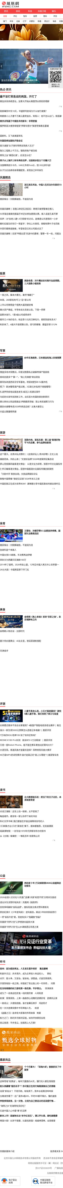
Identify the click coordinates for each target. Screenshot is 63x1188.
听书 (2, 961)
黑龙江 (47, 21)
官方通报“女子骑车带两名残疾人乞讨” (17, 145)
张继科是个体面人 (8, 549)
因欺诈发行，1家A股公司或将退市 (15, 314)
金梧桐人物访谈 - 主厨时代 (12, 631)
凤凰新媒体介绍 (7, 1151)
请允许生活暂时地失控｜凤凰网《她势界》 (19, 902)
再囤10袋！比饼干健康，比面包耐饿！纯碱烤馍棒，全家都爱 (27, 1121)
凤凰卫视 (42, 11)
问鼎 (53, 983)
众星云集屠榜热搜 (8, 411)
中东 (11, 21)
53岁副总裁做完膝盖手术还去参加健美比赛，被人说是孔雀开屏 (29, 213)
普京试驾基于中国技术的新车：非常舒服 (18, 121)
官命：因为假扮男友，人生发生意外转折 (18, 968)
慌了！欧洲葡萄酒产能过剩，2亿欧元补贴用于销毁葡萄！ (26, 387)
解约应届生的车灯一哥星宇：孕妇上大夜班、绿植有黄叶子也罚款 (29, 223)
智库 (25, 16)
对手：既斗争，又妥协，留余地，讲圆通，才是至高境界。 (26, 978)
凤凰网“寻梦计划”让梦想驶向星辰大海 (17, 921)
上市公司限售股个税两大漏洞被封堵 (16, 304)
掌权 (49, 973)
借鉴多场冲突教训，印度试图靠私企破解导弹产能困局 (24, 372)
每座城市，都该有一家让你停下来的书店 (18, 816)
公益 (2, 875)
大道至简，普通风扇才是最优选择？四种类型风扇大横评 (25, 749)
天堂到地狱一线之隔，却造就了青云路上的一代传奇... (24, 983)
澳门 (5, 21)
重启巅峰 (44, 968)
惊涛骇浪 (49, 988)
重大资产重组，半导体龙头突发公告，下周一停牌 (22, 309)
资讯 (6, 11)
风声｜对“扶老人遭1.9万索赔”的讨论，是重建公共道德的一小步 (29, 218)
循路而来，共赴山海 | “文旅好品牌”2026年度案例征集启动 (27, 459)
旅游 (2, 432)
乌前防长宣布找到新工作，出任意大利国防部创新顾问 (24, 396)
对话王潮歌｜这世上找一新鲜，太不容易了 (19, 811)
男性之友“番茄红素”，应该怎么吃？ (16, 155)
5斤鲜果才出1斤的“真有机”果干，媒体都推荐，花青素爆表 (26, 826)
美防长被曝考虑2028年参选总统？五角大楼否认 (22, 406)
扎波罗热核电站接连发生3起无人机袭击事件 (20, 391)
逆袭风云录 (52, 998)
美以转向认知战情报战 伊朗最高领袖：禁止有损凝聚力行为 (27, 401)
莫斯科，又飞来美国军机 (11, 135)
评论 (15, 16)
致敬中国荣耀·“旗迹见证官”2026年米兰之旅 (20, 478)
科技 (30, 11)
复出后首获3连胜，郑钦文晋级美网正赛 (19, 80)
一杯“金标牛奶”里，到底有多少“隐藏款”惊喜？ (21, 917)
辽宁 (24, 21)
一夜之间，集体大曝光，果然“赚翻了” (17, 294)
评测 (55, 16)
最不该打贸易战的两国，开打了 (18, 96)
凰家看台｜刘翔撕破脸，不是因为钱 (16, 199)
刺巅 (39, 1012)
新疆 (39, 21)
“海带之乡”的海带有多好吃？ (13, 1106)
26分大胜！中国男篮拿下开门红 (14, 569)
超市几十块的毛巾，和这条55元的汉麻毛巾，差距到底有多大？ (28, 319)
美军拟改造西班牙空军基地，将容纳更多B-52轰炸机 (23, 382)
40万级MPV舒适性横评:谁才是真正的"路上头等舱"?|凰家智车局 (29, 754)
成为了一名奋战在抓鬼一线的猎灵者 (16, 993)
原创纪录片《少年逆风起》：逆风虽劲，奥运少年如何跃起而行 (28, 912)
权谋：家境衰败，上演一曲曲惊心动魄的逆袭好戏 (22, 998)
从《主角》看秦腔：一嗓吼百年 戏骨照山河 (20, 836)
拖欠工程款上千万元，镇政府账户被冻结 (18, 150)
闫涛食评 (4, 650)
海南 (54, 21)
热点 (2, 89)
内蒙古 (32, 21)
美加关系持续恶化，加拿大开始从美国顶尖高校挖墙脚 (24, 101)
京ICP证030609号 (43, 1168)
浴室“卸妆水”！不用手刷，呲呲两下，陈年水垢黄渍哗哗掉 (26, 1091)
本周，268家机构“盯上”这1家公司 (15, 299)
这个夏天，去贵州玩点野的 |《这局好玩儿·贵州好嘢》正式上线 (29, 454)
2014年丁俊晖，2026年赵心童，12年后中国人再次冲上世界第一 (29, 564)
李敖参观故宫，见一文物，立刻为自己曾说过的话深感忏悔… (27, 1101)
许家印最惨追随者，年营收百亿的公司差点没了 (21, 228)
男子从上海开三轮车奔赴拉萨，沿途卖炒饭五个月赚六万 (25, 160)
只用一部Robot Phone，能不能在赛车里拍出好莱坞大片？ (27, 745)
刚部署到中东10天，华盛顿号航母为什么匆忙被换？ (23, 111)
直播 (5, 16)
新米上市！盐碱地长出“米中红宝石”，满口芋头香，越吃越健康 (28, 1116)
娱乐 (54, 11)
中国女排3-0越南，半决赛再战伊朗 (16, 554)
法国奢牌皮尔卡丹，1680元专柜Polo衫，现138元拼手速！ (26, 165)
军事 (2, 350)
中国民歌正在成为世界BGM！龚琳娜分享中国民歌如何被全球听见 (30, 483)
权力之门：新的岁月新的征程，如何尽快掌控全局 (22, 1017)
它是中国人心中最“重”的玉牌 (13, 1111)
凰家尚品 (5, 1059)
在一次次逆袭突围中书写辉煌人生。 (16, 1008)
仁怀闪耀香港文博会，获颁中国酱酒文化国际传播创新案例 (26, 468)
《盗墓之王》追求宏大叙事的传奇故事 (17, 1012)
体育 (2, 523)
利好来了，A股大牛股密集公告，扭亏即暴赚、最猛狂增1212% (28, 324)
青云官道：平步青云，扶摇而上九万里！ (18, 1022)
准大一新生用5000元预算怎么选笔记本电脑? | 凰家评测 (25, 730)
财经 (18, 11)
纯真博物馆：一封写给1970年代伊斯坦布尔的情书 (23, 831)
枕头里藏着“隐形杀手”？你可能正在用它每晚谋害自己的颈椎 (27, 1086)
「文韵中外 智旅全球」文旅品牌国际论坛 (19, 473)
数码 (45, 16)
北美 (18, 21)
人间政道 (39, 993)
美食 (2, 609)
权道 (37, 1008)
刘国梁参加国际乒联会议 (11, 140)
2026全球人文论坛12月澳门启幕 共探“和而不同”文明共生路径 (28, 897)
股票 (35, 16)
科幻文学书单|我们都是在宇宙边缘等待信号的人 (22, 821)
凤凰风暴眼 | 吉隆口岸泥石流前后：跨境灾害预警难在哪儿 (27, 208)
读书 (2, 790)
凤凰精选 (5, 177)
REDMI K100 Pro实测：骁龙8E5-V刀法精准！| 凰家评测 (26, 740)
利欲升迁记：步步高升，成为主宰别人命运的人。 (22, 973)
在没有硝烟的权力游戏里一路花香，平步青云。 (21, 988)
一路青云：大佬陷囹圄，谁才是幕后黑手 (18, 1003)
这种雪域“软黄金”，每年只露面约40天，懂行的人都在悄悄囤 (27, 1081)
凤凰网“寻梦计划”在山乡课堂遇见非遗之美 (19, 926)
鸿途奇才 (43, 1003)
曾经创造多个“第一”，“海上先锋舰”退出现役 (20, 377)
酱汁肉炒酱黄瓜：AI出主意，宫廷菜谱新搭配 (20, 640)
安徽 (61, 21)
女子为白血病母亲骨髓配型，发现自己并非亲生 (21, 170)
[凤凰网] (10, 7)
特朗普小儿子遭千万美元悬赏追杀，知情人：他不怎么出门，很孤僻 (31, 116)
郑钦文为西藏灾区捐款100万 (13, 559)
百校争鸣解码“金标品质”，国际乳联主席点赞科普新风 (24, 907)
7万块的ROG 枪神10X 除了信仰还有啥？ (18, 735)
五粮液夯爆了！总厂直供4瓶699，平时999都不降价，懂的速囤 (28, 1096)
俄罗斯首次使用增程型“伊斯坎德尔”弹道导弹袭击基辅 (24, 125)
